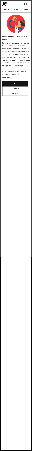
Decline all (15, 93)
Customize (15, 88)
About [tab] (26, 10)
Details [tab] (16, 10)
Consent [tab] (6, 10)
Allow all (15, 83)
